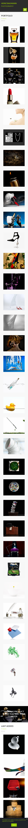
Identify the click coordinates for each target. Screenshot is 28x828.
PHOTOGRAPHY (7, 6)
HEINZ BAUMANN (9, 3)
